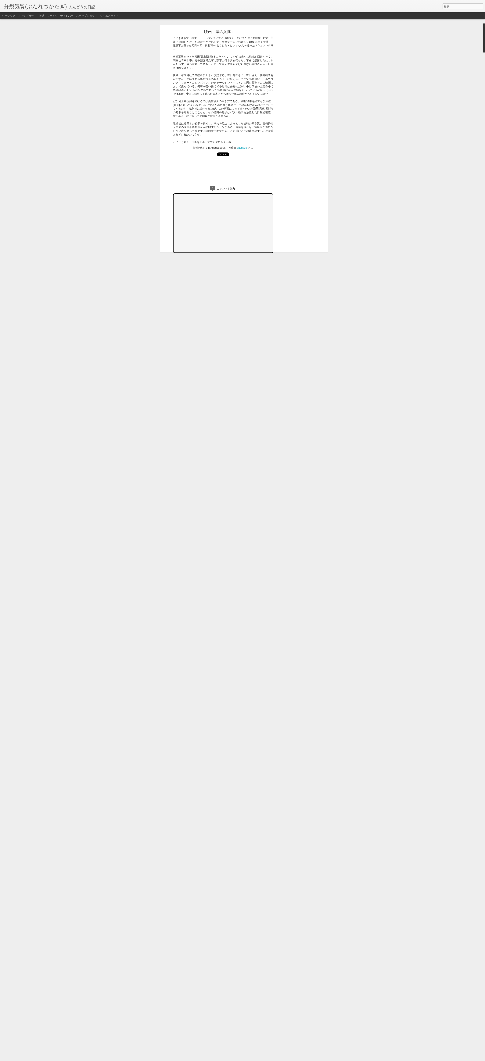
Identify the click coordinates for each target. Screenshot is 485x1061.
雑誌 (41, 15)
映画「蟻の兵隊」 (219, 31)
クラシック (8, 15)
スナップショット (86, 15)
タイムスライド (109, 15)
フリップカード (27, 15)
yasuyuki (242, 147)
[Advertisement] (294, 90)
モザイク (52, 15)
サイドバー (67, 15)
